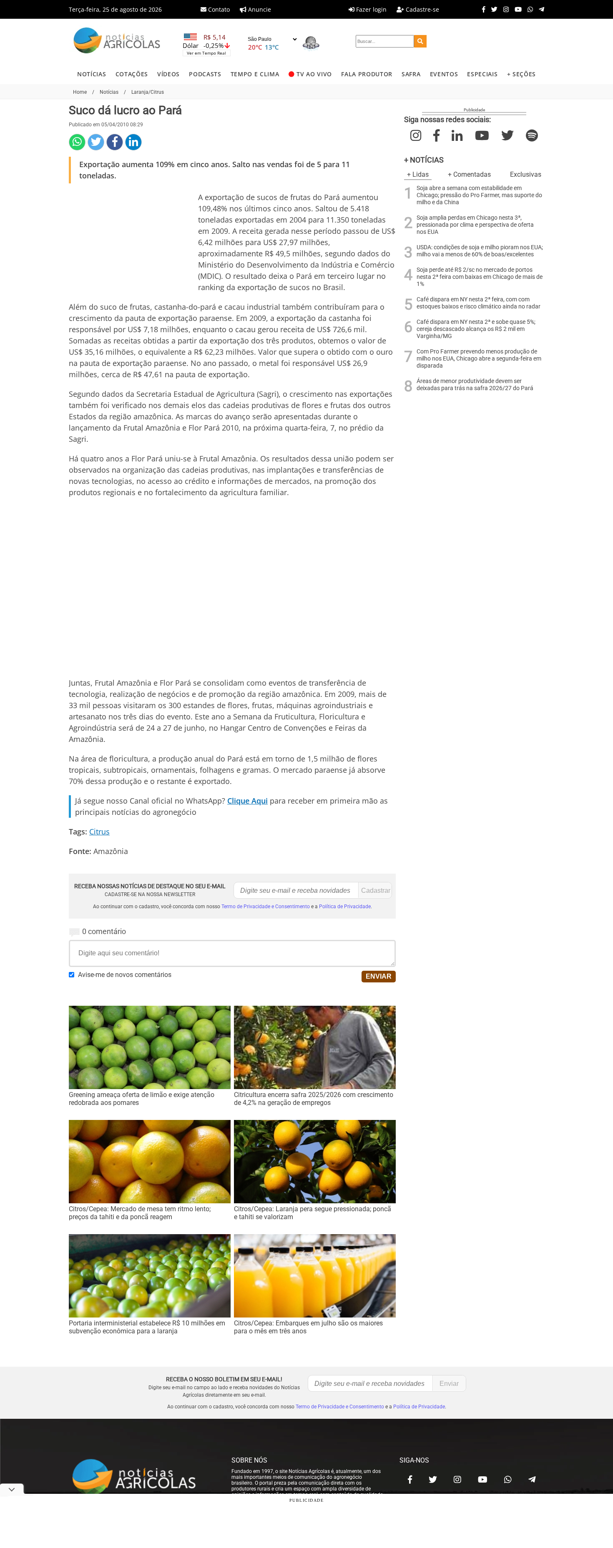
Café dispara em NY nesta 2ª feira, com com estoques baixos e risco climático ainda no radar (478, 303)
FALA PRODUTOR (366, 74)
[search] (420, 41)
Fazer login (370, 9)
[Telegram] (539, 9)
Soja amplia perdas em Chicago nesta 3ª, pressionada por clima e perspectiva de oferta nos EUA (475, 224)
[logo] (142, 1477)
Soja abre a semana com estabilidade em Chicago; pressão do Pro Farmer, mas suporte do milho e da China (479, 195)
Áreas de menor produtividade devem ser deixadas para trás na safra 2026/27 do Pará (475, 385)
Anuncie (258, 9)
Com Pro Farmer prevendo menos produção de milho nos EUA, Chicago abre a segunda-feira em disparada (479, 358)
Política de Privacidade (345, 906)
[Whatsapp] (528, 9)
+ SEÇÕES (521, 74)
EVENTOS (444, 74)
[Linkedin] (133, 142)
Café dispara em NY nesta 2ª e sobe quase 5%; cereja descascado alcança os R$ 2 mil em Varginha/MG (476, 329)
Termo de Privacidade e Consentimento (265, 906)
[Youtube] (516, 9)
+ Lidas (418, 174)
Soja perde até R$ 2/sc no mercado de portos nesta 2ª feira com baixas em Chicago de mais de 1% (480, 277)
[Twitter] (492, 9)
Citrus (99, 832)
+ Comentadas (469, 174)
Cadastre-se (421, 9)
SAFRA (411, 74)
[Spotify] (532, 135)
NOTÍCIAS (91, 74)
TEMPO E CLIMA (255, 74)
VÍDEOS (168, 74)
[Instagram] (504, 9)
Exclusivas (525, 174)
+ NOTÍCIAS (424, 159)
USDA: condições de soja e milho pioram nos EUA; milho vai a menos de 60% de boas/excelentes (480, 251)
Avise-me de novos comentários (124, 975)
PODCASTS (205, 74)
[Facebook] (481, 9)
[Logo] (117, 41)
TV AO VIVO (314, 74)
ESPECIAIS (482, 74)
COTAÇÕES (132, 74)
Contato (218, 9)
